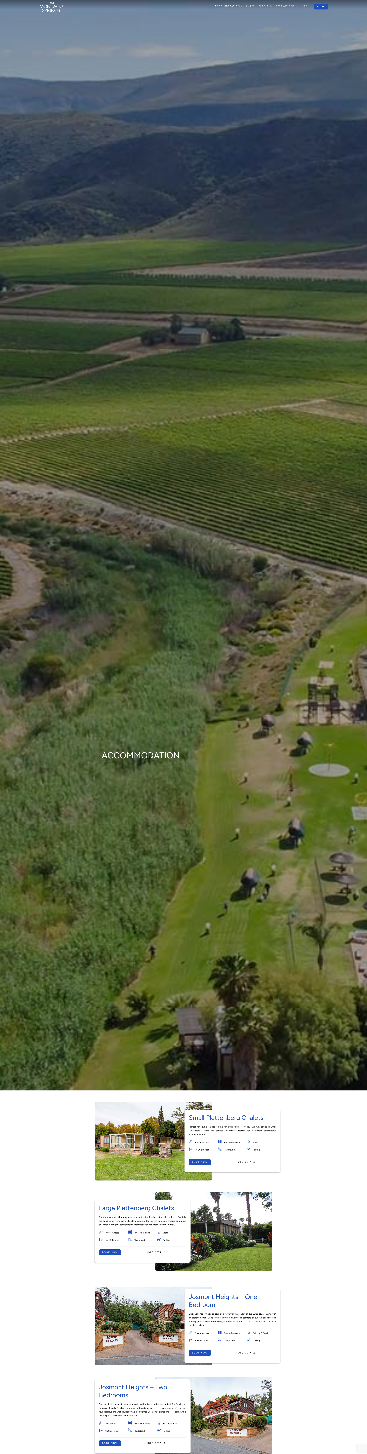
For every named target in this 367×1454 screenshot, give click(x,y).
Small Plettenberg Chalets (226, 1118)
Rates (250, 6)
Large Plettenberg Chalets (136, 1208)
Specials (265, 6)
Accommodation (227, 6)
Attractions (285, 6)
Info (304, 6)
